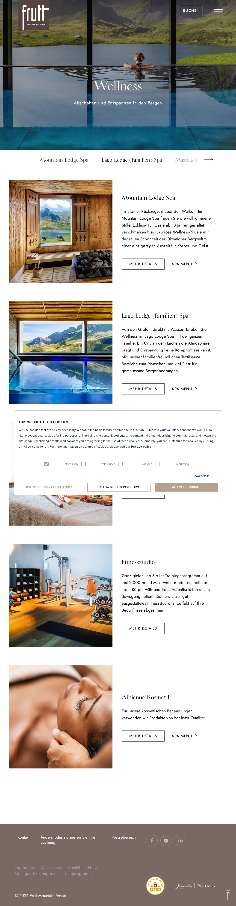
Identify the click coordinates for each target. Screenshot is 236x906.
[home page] (33, 15)
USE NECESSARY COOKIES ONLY (49, 487)
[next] (208, 159)
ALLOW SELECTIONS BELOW (119, 487)
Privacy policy (141, 446)
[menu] (218, 10)
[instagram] (166, 840)
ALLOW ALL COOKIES (187, 487)
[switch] (83, 464)
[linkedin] (180, 840)
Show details (201, 476)
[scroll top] (227, 894)
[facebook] (152, 840)
